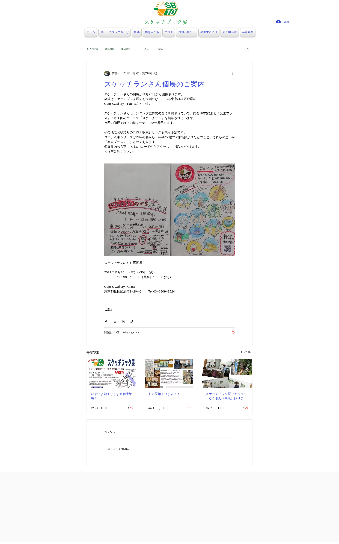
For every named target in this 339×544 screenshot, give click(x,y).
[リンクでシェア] (131, 321)
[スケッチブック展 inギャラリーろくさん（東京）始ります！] (226, 373)
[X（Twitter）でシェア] (114, 321)
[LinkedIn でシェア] (123, 321)
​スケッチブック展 (166, 22)
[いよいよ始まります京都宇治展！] (112, 373)
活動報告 (109, 49)
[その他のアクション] (233, 73)
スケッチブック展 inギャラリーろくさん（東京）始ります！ (226, 396)
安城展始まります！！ (164, 394)
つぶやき (144, 49)
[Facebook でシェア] (106, 321)
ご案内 (159, 49)
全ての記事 (92, 49)
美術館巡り (127, 49)
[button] (248, 49)
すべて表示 (246, 352)
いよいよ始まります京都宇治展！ (111, 396)
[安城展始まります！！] (169, 373)
